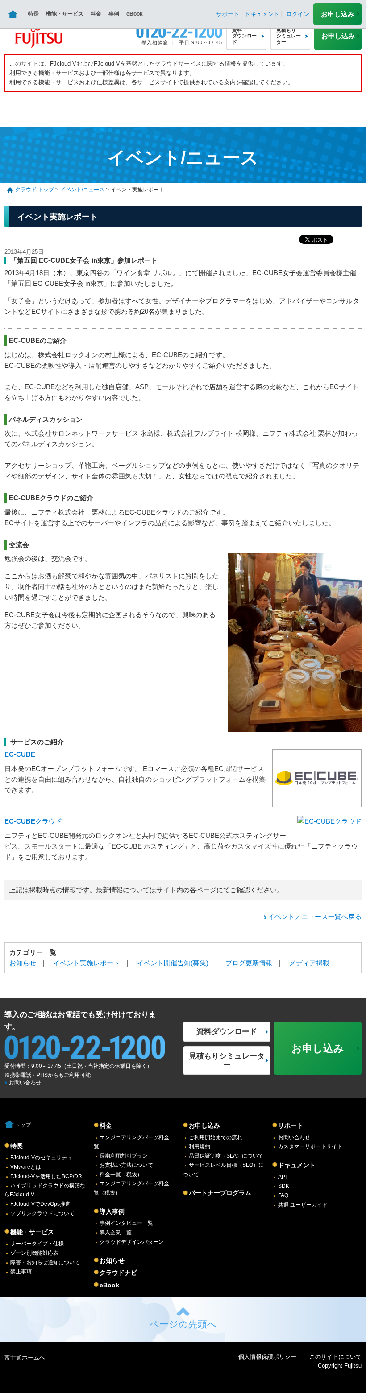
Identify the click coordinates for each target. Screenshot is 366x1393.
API (282, 1177)
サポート (290, 1125)
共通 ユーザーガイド (303, 1205)
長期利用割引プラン (124, 1156)
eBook (134, 14)
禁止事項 (21, 1272)
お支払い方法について (126, 1165)
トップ (23, 1125)
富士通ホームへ (24, 1357)
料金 (96, 14)
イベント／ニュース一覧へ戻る (315, 916)
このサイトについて (335, 1356)
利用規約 (199, 1146)
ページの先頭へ (183, 1324)
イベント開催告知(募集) (172, 963)
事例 (113, 14)
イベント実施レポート (86, 963)
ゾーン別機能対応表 (34, 1253)
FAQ (283, 1195)
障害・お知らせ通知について (45, 1262)
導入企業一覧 (116, 1232)
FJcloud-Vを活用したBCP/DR (46, 1176)
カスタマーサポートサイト (310, 1146)
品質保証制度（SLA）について (226, 1156)
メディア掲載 (309, 963)
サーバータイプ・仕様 (37, 1244)
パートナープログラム (220, 1192)
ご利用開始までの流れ (215, 1137)
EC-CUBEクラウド (33, 821)
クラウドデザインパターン (132, 1242)
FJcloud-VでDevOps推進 (40, 1204)
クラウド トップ (34, 189)
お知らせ (22, 963)
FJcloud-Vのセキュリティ (41, 1157)
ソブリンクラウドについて (42, 1213)
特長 (33, 14)
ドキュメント (297, 1165)
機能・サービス (64, 14)
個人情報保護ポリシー (267, 1356)
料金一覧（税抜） (121, 1174)
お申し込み (337, 14)
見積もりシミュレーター (227, 1060)
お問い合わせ (25, 1083)
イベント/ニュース (82, 189)
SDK (283, 1186)
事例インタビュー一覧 (126, 1223)
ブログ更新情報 (248, 963)
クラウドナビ (118, 1272)
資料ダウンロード (226, 1031)
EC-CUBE (19, 754)
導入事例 (112, 1211)
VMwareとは (25, 1167)
